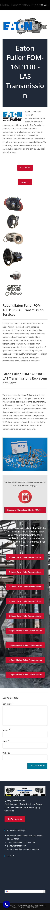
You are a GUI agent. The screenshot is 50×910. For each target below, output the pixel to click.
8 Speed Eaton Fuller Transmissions (25, 601)
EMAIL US (25, 182)
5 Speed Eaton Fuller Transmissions (25, 557)
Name (6, 730)
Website (6, 753)
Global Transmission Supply (20, 5)
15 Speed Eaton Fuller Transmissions (25, 660)
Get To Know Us (14, 819)
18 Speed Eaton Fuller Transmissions (25, 674)
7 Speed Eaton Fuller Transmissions (25, 586)
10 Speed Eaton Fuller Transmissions (25, 630)
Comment (8, 704)
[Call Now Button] (6, 904)
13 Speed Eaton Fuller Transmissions (25, 645)
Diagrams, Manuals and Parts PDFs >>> (25, 510)
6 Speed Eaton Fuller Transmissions (25, 572)
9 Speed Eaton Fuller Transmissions (25, 616)
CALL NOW (25, 167)
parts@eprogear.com (16, 845)
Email (6, 741)
